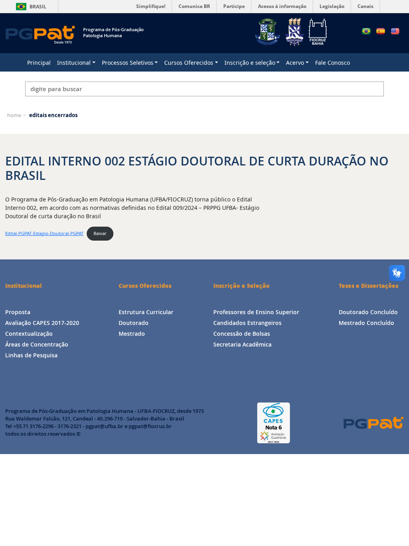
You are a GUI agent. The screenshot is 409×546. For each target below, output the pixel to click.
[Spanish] (380, 31)
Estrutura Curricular (146, 312)
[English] (395, 31)
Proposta (17, 312)
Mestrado (132, 333)
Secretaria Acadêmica (242, 344)
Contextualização (29, 333)
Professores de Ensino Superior (256, 312)
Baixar (100, 233)
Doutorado (134, 323)
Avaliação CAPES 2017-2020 (42, 323)
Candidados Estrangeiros (247, 323)
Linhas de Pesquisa (31, 355)
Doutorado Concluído (368, 312)
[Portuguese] (366, 31)
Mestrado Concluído (366, 323)
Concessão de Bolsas (241, 333)
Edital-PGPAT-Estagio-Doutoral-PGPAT (44, 233)
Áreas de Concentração (36, 344)
